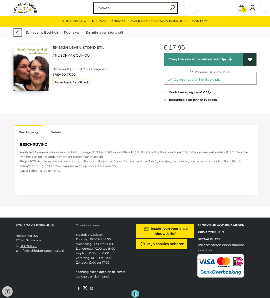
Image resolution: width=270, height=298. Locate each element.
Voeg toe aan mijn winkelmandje (197, 59)
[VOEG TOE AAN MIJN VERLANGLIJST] (249, 59)
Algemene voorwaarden (220, 225)
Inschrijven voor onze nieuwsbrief (169, 230)
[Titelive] (135, 293)
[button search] (172, 8)
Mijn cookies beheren (165, 244)
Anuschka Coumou (71, 55)
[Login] (252, 8)
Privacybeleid (210, 232)
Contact (200, 21)
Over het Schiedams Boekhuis (158, 21)
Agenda (118, 21)
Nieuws (99, 21)
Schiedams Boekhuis (42, 32)
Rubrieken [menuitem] (72, 21)
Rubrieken (72, 32)
